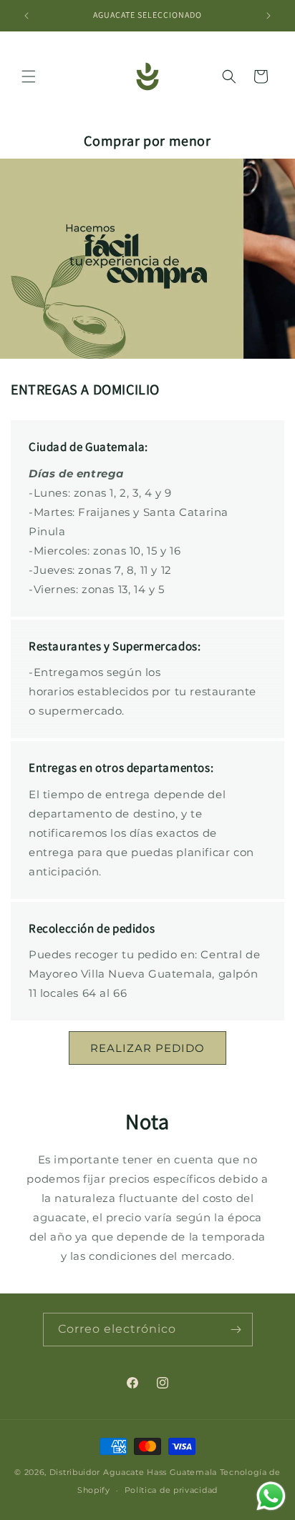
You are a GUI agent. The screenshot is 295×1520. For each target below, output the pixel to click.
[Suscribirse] (236, 1329)
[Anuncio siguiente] (268, 15)
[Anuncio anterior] (26, 15)
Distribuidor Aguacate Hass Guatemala (133, 1472)
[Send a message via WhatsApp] (271, 1496)
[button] (28, 76)
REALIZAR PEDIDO (147, 1048)
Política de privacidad (171, 1490)
